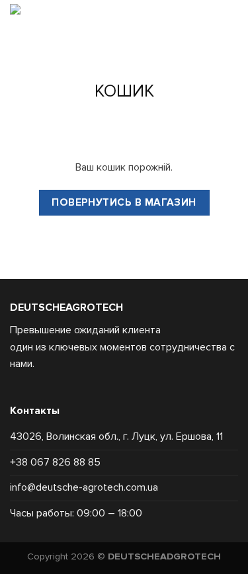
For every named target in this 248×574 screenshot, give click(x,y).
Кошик (124, 91)
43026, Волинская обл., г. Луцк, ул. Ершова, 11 (116, 436)
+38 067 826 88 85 (55, 462)
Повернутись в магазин (124, 202)
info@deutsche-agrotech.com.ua (84, 487)
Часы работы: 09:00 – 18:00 (76, 513)
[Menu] (166, 25)
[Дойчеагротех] (61, 25)
